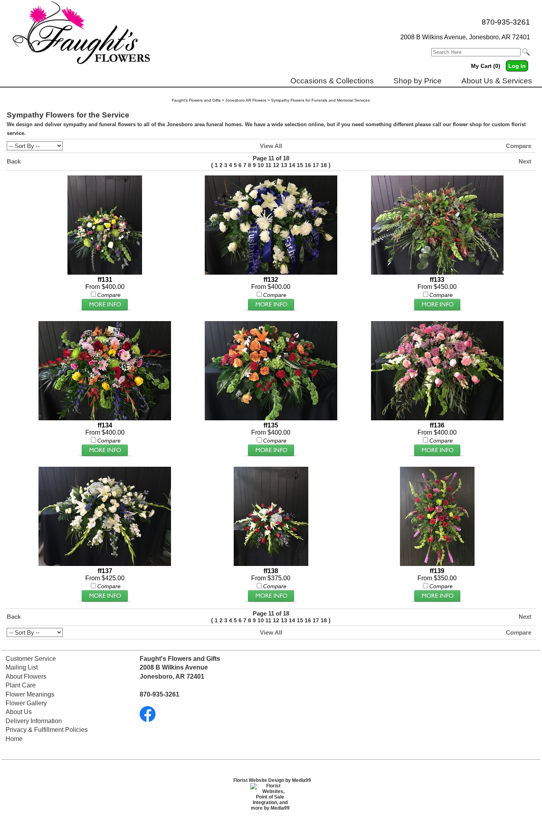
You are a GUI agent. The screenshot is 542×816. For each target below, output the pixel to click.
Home (14, 738)
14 (292, 165)
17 (316, 165)
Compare (518, 145)
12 (276, 165)
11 (268, 165)
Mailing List (22, 667)
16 (308, 165)
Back (14, 161)
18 (324, 165)
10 (261, 165)
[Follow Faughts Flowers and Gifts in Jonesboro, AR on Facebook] (148, 719)
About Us (19, 711)
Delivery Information (34, 721)
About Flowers (26, 676)
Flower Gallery (26, 703)
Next (525, 161)
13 (284, 165)
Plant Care (21, 685)
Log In (517, 66)
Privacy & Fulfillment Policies (47, 729)
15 (300, 165)
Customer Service (31, 658)
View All (271, 145)
